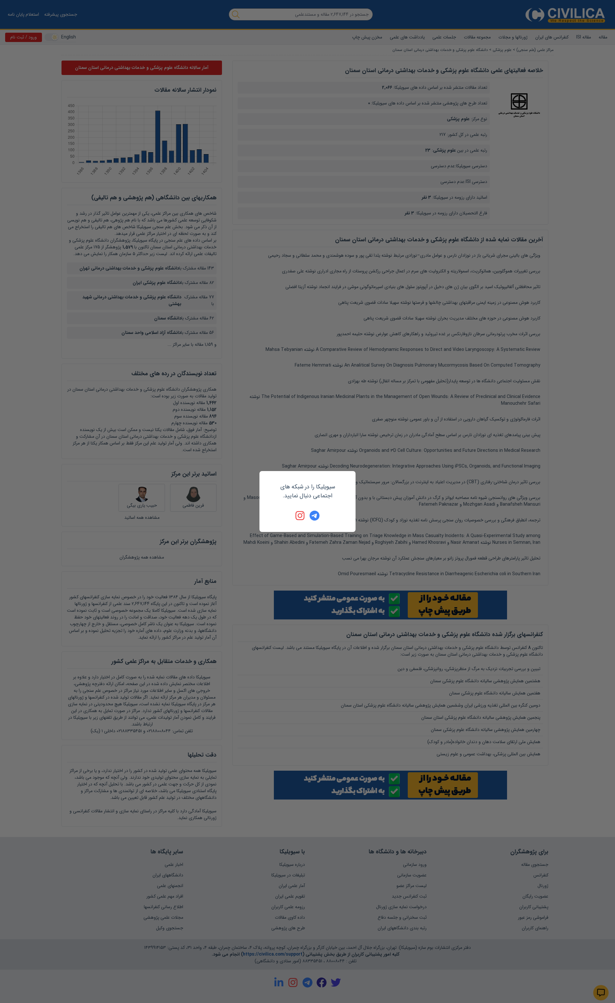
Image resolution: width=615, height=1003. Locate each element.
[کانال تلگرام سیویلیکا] (314, 515)
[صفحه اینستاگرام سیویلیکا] (300, 515)
